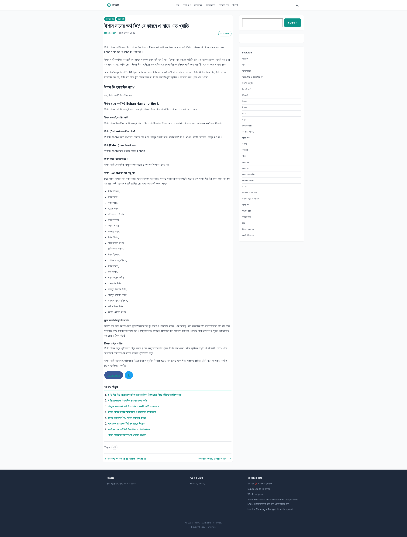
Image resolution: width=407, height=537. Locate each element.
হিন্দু (243, 223)
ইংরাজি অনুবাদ (247, 83)
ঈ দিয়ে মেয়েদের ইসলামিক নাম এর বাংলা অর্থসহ (128, 400)
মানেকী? (197, 522)
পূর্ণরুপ (244, 144)
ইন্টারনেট (245, 95)
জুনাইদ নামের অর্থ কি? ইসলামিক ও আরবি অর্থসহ (129, 429)
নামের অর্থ (198, 5)
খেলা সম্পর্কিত (247, 125)
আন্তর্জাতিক (246, 71)
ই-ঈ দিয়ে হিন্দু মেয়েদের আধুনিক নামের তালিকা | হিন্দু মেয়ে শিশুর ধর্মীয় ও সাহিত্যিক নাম (144, 394)
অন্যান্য (245, 58)
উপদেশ (235, 5)
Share (226, 33)
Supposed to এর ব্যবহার (259, 489)
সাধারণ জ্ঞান (246, 210)
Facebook (113, 375)
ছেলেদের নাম (224, 5)
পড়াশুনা (245, 150)
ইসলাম (244, 101)
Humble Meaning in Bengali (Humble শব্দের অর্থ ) (271, 509)
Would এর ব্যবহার (255, 494)
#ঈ (114, 447)
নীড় (177, 5)
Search (292, 22)
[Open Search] (297, 5)
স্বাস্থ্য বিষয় (246, 217)
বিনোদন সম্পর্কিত (248, 180)
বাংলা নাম (245, 168)
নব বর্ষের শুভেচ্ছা (248, 131)
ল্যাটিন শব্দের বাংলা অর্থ (250, 198)
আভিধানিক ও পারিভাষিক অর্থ (252, 77)
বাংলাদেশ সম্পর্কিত (248, 174)
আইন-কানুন (246, 64)
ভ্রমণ (244, 186)
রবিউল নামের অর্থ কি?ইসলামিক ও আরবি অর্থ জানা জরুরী (132, 412)
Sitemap (212, 527)
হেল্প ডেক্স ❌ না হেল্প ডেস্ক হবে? (260, 483)
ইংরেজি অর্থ (246, 89)
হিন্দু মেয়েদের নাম (248, 229)
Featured (247, 52)
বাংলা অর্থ (186, 5)
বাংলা (244, 156)
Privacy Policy (197, 483)
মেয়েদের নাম (210, 5)
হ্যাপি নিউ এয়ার (248, 235)
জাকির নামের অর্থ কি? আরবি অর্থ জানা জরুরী (127, 417)
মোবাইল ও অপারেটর (249, 192)
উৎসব (244, 113)
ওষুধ (243, 119)
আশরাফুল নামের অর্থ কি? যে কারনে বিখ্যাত (126, 423)
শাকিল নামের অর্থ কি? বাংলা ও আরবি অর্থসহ (127, 435)
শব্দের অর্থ (245, 204)
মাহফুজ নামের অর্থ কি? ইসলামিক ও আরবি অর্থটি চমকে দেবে (133, 406)
